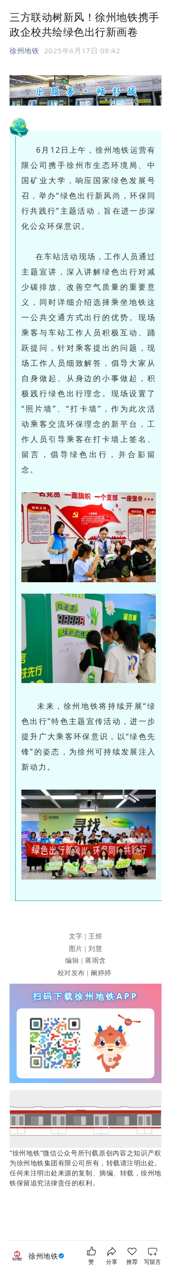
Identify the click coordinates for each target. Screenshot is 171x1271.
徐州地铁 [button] (24, 50)
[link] (47, 1256)
